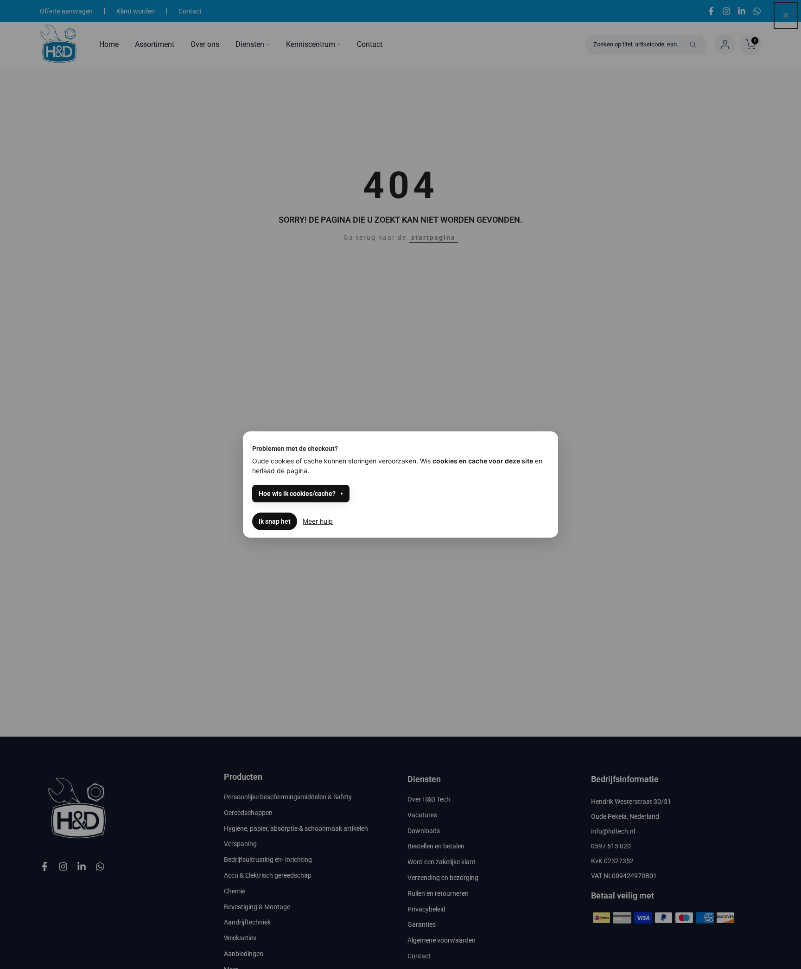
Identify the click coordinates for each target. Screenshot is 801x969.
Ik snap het (275, 521)
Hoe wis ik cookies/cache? (297, 493)
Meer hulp (318, 521)
